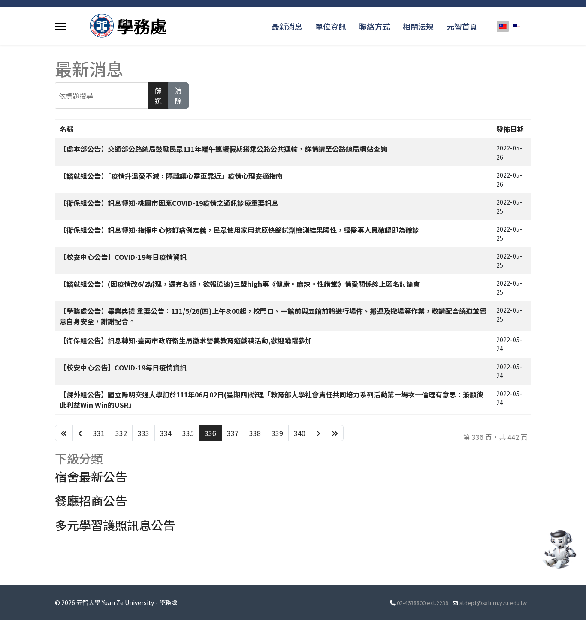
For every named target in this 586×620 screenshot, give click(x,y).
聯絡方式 (374, 26)
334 (166, 433)
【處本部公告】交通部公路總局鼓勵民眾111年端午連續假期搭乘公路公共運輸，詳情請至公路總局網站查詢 (223, 149)
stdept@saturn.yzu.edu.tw (493, 603)
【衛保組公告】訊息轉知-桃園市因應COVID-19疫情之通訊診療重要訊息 (169, 203)
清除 (178, 95)
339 (277, 433)
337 (233, 433)
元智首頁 (462, 26)
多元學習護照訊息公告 (115, 524)
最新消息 (287, 26)
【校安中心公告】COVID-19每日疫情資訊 (123, 257)
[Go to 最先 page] (64, 433)
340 (299, 433)
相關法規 (418, 26)
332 (121, 433)
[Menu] (60, 26)
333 (143, 433)
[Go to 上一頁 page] (80, 433)
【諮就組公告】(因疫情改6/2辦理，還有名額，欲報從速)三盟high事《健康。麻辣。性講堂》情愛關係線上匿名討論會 (240, 284)
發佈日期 (510, 129)
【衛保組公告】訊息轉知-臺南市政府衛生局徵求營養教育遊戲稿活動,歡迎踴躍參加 (186, 340)
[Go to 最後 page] (335, 433)
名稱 (66, 129)
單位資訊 (330, 26)
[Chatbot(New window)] (558, 549)
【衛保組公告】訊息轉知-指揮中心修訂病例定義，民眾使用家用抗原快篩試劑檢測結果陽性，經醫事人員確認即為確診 (239, 230)
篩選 (158, 95)
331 (99, 433)
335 (188, 433)
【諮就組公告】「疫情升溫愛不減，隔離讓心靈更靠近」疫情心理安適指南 (171, 176)
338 (255, 433)
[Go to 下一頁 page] (318, 433)
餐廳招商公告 (91, 500)
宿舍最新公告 (91, 476)
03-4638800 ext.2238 (422, 603)
